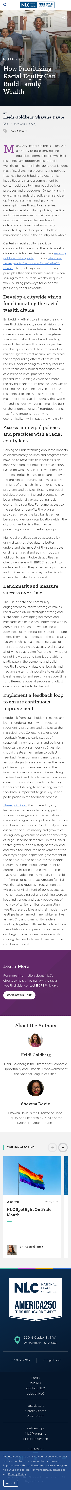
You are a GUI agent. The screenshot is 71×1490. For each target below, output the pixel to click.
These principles (15, 805)
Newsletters (35, 1405)
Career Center (35, 1411)
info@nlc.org (52, 1360)
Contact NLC (35, 1388)
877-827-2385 (20, 1360)
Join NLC (35, 1383)
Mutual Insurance (35, 1439)
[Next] (63, 1147)
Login (35, 1377)
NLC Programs (35, 1433)
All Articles (14, 59)
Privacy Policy (17, 1474)
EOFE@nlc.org (46, 985)
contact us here (19, 995)
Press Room (35, 1416)
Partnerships (35, 1428)
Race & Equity (19, 131)
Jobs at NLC (35, 1393)
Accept (10, 1483)
